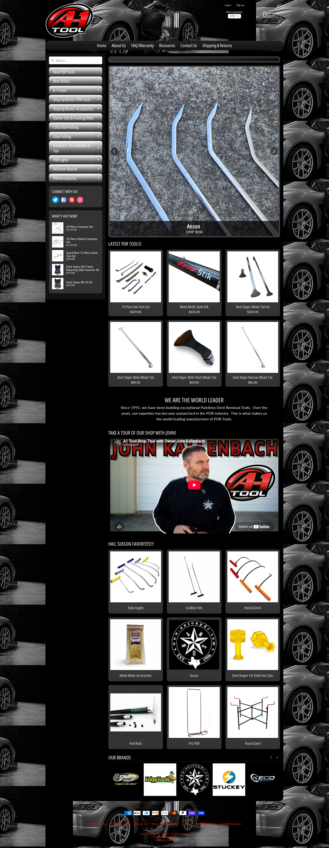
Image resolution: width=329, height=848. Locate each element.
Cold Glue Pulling (77, 128)
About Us (119, 45)
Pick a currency (234, 12)
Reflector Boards (77, 169)
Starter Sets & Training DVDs (73, 118)
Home (101, 45)
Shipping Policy (206, 824)
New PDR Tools (64, 72)
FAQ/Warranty (142, 45)
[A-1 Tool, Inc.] (69, 20)
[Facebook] (63, 199)
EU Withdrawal (230, 824)
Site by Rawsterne (164, 837)
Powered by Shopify (164, 840)
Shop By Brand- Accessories (77, 109)
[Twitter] (55, 199)
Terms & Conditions (164, 824)
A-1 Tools (77, 91)
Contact (186, 824)
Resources (167, 45)
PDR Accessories (77, 179)
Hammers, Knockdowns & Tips (77, 148)
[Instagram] (80, 199)
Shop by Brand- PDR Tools (77, 100)
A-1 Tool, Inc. (163, 833)
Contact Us (188, 45)
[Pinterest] (71, 199)
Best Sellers (61, 81)
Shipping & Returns (217, 45)
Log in (228, 5)
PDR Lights (77, 160)
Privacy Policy (97, 824)
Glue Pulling (77, 137)
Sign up (240, 5)
